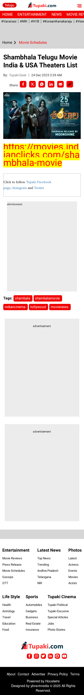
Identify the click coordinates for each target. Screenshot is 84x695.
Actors (72, 583)
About (11, 674)
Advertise (38, 674)
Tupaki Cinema (62, 596)
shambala (23, 298)
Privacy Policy (58, 674)
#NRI (23, 21)
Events (72, 570)
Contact (23, 674)
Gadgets (31, 611)
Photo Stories (56, 629)
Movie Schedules (13, 570)
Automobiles (34, 605)
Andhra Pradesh (47, 570)
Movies (73, 577)
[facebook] (23, 84)
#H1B (35, 21)
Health (6, 605)
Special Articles (58, 617)
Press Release (11, 564)
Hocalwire (52, 681)
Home (7, 14)
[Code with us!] (57, 656)
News (57, 14)
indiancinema (15, 307)
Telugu (9, 5)
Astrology (8, 611)
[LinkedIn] (51, 84)
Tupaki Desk (18, 75)
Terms (75, 674)
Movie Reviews (12, 558)
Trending (43, 564)
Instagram (19, 188)
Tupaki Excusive (58, 611)
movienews (60, 307)
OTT (5, 583)
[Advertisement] (42, 249)
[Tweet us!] (36, 656)
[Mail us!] (64, 656)
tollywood (38, 307)
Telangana (44, 577)
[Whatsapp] (41, 84)
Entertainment (32, 14)
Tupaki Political (58, 605)
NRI (39, 583)
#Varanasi (8, 21)
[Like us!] (29, 656)
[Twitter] (32, 84)
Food (5, 629)
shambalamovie (48, 298)
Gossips (7, 577)
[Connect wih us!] (50, 656)
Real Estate (33, 623)
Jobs (51, 623)
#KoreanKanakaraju (57, 21)
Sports (32, 596)
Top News (44, 558)
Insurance (32, 629)
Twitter (39, 188)
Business (32, 617)
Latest (72, 558)
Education (8, 623)
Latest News (49, 550)
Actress (73, 564)
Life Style (11, 596)
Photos (75, 550)
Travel (6, 617)
